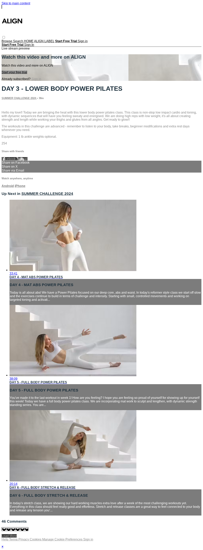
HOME (29, 41)
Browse (7, 41)
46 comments (11, 105)
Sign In (29, 44)
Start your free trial (14, 72)
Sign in (83, 41)
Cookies (36, 539)
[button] (3, 37)
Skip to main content (16, 3)
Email (23, 158)
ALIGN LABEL (44, 41)
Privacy (24, 539)
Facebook (9, 158)
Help (5, 539)
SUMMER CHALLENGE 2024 (19, 98)
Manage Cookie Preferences (62, 539)
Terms (13, 539)
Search (18, 41)
